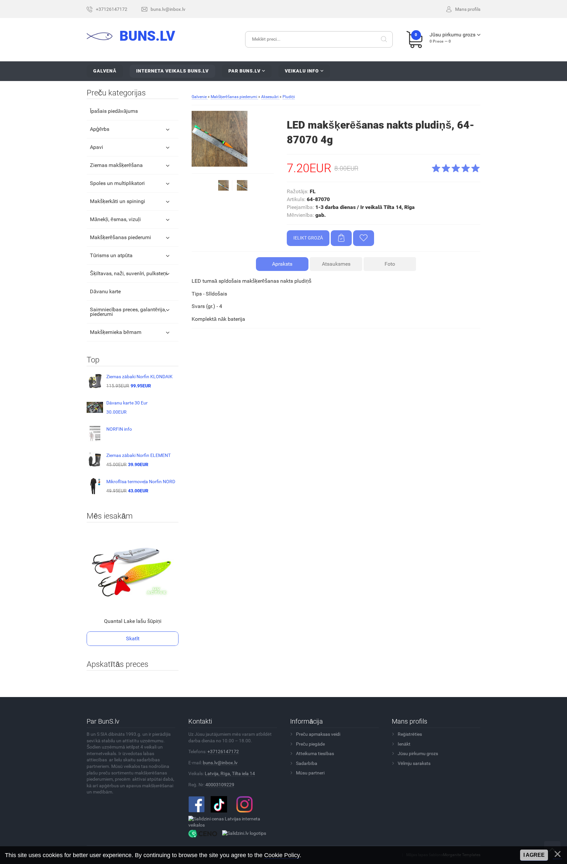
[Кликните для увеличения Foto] (219, 139)
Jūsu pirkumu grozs (418, 753)
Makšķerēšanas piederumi (120, 237)
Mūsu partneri (310, 772)
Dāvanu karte (105, 291)
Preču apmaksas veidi (318, 734)
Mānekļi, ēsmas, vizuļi (115, 219)
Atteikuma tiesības (315, 753)
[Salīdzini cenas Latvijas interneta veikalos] (230, 821)
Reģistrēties (410, 734)
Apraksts (282, 264)
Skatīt (132, 638)
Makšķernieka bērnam (115, 332)
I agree (534, 855)
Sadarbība (306, 763)
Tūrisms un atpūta (111, 255)
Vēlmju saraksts (414, 763)
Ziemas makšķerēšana (116, 165)
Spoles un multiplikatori (117, 183)
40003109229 (219, 784)
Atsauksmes (336, 264)
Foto (390, 264)
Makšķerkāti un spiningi (117, 201)
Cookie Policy (282, 855)
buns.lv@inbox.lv (220, 762)
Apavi (96, 147)
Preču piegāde (310, 744)
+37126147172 (223, 751)
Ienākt (404, 744)
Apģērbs (99, 129)
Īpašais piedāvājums (114, 111)
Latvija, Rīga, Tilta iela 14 (230, 773)
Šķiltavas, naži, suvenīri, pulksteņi (128, 273)
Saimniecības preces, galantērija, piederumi (128, 311)
